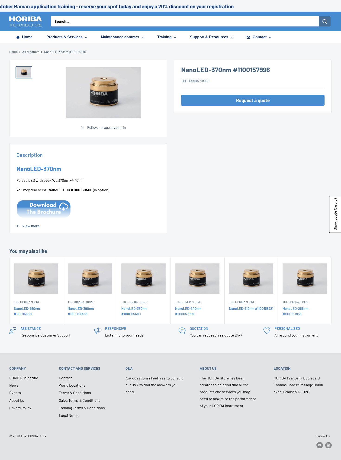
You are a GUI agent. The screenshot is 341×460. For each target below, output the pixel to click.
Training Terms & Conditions (82, 407)
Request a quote (253, 100)
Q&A (135, 384)
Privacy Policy (20, 407)
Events (15, 392)
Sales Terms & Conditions (79, 400)
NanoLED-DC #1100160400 (70, 190)
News (14, 385)
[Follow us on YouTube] (319, 445)
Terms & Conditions (75, 392)
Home (13, 52)
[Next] (332, 291)
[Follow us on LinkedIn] (328, 445)
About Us (16, 400)
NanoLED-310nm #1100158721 (251, 308)
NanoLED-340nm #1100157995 (188, 311)
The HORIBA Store (195, 81)
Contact (65, 378)
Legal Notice (69, 415)
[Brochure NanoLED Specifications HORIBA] (43, 199)
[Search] (325, 21)
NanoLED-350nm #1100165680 (134, 311)
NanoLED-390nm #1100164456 (81, 311)
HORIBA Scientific (23, 378)
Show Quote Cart (335, 214)
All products (30, 52)
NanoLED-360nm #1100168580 (27, 311)
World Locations (72, 385)
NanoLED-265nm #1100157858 (295, 311)
